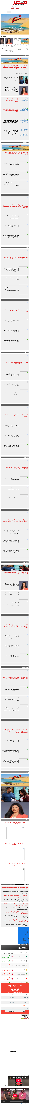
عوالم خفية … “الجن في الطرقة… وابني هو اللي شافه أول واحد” (11, 479)
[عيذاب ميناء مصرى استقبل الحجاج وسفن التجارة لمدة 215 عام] (24, 333)
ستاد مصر (26, 404)
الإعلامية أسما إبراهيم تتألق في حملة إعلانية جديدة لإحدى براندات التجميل (11, 100)
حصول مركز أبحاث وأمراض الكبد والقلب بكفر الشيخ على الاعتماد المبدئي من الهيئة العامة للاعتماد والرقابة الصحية (11, 289)
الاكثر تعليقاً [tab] (12, 884)
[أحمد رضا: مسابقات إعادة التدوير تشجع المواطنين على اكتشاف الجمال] (24, 228)
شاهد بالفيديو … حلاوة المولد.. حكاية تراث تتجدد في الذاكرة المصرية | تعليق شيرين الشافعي (11, 184)
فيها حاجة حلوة (25, 299)
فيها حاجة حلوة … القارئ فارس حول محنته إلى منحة (16, 310)
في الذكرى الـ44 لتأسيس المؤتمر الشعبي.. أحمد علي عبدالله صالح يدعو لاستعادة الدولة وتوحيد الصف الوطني (11, 532)
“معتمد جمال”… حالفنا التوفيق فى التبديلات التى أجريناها (16, 415)
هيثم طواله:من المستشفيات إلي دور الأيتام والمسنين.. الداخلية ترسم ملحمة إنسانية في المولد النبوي (11, 217)
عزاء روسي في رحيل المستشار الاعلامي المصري (11, 278)
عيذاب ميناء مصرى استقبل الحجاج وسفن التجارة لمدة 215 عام (11, 331)
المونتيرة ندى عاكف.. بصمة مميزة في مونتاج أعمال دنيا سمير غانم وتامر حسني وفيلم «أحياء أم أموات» (10, 121)
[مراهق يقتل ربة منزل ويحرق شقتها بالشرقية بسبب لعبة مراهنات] (24, 490)
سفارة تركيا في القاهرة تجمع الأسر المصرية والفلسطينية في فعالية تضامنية (10, 110)
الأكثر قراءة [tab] (26, 884)
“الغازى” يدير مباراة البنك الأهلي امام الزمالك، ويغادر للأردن (12, 436)
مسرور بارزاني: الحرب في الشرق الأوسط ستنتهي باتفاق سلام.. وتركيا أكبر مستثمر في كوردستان (11, 551)
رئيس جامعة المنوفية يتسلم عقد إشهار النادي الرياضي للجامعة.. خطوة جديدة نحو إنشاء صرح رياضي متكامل (11, 761)
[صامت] (5, 1101)
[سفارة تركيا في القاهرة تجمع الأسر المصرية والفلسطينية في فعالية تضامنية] (15, 357)
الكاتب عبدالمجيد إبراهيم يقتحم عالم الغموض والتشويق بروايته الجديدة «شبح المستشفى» (11, 384)
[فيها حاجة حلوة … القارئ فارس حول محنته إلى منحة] (15, 305)
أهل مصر (26, 194)
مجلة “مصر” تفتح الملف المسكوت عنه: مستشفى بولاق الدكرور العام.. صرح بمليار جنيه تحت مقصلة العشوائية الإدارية (15, 206)
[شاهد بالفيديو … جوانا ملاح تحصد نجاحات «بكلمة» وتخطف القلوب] (24, 165)
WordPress (21, 1103)
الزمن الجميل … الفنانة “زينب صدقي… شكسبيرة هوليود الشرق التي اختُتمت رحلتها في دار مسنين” (11, 689)
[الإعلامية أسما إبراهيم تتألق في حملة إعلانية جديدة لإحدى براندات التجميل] (23, 595)
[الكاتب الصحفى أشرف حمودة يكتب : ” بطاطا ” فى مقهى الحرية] (24, 657)
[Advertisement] (15, 1034)
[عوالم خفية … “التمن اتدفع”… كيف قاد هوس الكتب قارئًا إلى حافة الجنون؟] (15, 462)
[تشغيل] (27, 1101)
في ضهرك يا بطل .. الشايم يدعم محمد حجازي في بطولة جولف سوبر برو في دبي (11, 446)
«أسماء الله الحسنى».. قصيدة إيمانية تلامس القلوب (12, 393)
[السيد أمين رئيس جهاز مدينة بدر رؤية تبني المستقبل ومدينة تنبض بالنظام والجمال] (24, 343)
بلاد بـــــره (26, 509)
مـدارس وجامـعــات (24, 719)
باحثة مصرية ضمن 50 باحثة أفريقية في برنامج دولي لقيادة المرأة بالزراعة (11, 321)
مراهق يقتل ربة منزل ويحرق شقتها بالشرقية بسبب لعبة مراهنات (12, 488)
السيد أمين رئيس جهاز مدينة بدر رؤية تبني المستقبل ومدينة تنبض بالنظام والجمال (11, 341)
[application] (15, 1095)
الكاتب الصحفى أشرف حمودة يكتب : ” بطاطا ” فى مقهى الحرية (11, 656)
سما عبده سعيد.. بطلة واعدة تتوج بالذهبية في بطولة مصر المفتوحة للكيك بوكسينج (11, 426)
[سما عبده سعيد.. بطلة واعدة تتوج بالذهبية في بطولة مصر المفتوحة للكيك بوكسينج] (23, 428)
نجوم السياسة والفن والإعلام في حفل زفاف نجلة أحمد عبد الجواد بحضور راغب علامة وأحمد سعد (16, 258)
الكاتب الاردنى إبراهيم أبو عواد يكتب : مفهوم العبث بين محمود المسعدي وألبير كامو (11, 646)
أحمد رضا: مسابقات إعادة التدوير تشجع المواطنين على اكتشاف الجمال (11, 226)
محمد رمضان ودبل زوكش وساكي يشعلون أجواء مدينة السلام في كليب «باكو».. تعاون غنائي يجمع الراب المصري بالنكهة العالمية (11, 132)
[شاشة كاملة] (3, 1101)
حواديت (26, 352)
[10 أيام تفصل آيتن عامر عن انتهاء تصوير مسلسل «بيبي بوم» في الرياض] (15, 567)
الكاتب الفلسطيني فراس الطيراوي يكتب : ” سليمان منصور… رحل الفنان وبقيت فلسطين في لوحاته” (16, 626)
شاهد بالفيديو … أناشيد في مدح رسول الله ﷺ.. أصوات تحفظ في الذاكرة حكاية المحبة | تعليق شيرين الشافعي (11, 174)
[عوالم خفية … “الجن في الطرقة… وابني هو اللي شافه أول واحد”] (24, 480)
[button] (27, 24)
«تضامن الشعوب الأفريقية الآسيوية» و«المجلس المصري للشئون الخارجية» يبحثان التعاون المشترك (15, 520)
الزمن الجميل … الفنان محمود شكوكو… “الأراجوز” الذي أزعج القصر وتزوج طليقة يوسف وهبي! (15, 678)
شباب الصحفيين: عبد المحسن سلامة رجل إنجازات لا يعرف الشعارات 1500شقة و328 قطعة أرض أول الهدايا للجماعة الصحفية (11, 709)
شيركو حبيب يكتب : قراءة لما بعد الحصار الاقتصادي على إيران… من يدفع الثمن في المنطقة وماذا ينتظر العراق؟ (11, 637)
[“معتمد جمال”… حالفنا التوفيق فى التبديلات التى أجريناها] (15, 410)
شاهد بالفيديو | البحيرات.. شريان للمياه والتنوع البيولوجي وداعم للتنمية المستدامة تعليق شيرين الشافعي (15, 29)
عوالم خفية (26, 457)
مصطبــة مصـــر (25, 614)
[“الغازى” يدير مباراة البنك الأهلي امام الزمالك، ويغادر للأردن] (23, 438)
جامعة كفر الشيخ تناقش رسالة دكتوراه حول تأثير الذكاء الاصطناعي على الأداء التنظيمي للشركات (10, 751)
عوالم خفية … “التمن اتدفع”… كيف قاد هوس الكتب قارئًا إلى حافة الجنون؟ (16, 468)
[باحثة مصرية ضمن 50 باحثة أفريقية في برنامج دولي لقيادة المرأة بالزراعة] (24, 323)
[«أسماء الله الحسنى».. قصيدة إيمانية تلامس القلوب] (24, 395)
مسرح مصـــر (25, 562)
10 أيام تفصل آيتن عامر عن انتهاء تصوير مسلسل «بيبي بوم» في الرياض (11, 78)
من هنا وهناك (26, 819)
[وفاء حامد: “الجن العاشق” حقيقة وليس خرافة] (24, 500)
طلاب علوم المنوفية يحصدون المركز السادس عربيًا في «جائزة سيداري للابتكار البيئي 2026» (11, 741)
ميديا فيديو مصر (25, 142)
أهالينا (27, 247)
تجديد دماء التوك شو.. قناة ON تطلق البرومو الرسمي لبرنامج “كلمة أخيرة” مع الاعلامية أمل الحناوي (11, 89)
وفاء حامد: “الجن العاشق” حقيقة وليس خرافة (11, 498)
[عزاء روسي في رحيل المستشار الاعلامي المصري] (23, 280)
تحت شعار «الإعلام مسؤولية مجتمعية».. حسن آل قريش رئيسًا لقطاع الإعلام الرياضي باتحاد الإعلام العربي (11, 374)
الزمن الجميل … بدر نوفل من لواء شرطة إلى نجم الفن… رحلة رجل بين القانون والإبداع (11, 699)
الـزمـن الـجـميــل (25, 667)
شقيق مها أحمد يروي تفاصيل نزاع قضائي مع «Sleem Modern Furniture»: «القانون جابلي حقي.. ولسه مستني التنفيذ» (11, 236)
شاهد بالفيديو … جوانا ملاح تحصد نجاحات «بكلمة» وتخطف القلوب (11, 164)
